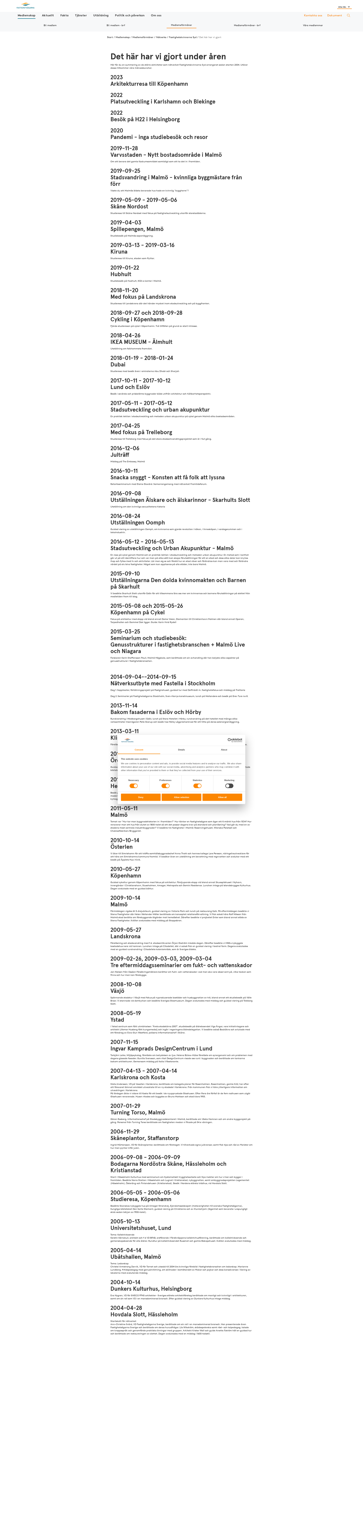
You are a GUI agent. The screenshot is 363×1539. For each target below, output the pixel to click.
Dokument (334, 15)
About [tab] (224, 749)
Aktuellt (48, 15)
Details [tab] (181, 749)
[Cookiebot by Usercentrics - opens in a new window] (229, 740)
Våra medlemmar (313, 25)
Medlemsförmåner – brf (247, 25)
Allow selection (181, 797)
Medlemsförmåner (181, 24)
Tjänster (81, 15)
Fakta (64, 15)
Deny (140, 797)
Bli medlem (50, 25)
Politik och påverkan (129, 15)
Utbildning (101, 15)
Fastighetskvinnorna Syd (183, 37)
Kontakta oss (313, 15)
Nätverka (161, 37)
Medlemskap (26, 15)
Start (110, 37)
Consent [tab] (139, 749)
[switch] (166, 786)
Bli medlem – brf (116, 25)
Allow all (222, 797)
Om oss (156, 15)
